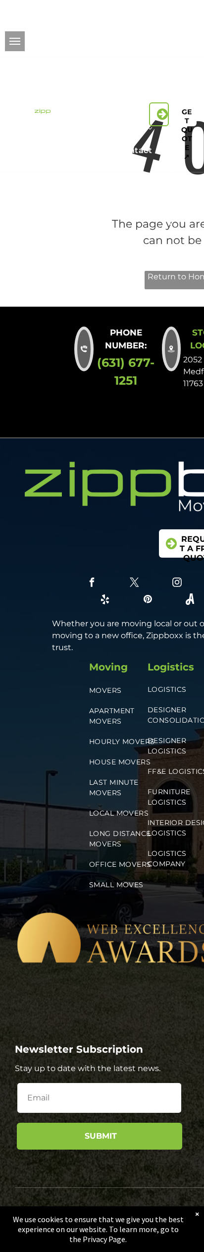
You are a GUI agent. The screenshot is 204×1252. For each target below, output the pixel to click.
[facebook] (143, 16)
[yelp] (165, 30)
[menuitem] (109, 87)
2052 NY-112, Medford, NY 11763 (39, 28)
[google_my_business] (192, 44)
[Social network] (147, 44)
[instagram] (188, 16)
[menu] (15, 41)
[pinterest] (188, 30)
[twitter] (165, 16)
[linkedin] (143, 30)
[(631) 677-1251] (159, 114)
